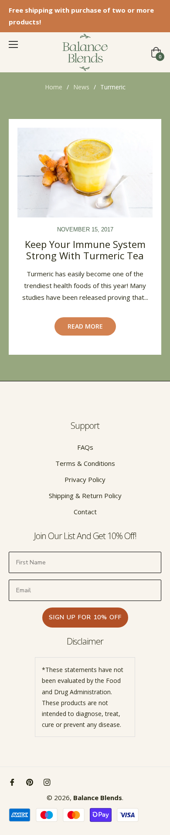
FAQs (85, 447)
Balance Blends (97, 797)
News (81, 87)
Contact (85, 511)
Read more (85, 326)
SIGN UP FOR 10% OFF (85, 617)
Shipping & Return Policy (85, 495)
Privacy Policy (85, 479)
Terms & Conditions (85, 463)
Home (53, 87)
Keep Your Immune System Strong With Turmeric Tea (85, 250)
